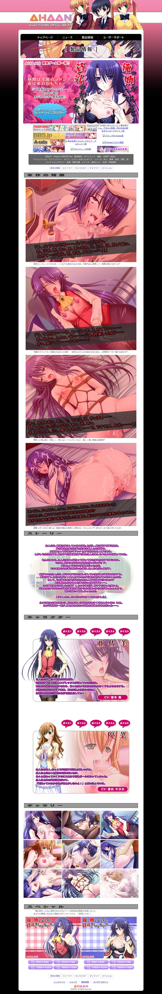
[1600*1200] (65, 967)
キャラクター (81, 168)
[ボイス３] (96, 632)
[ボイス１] (67, 632)
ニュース (73, 982)
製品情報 (85, 982)
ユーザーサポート (100, 982)
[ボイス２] (81, 632)
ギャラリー (94, 168)
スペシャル (107, 168)
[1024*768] (65, 962)
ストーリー (67, 168)
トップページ (59, 982)
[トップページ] (39, 37)
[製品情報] (88, 37)
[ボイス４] (110, 632)
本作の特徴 (55, 168)
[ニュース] (68, 37)
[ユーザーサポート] (120, 37)
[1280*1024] (40, 967)
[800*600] (40, 962)
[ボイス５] (125, 632)
